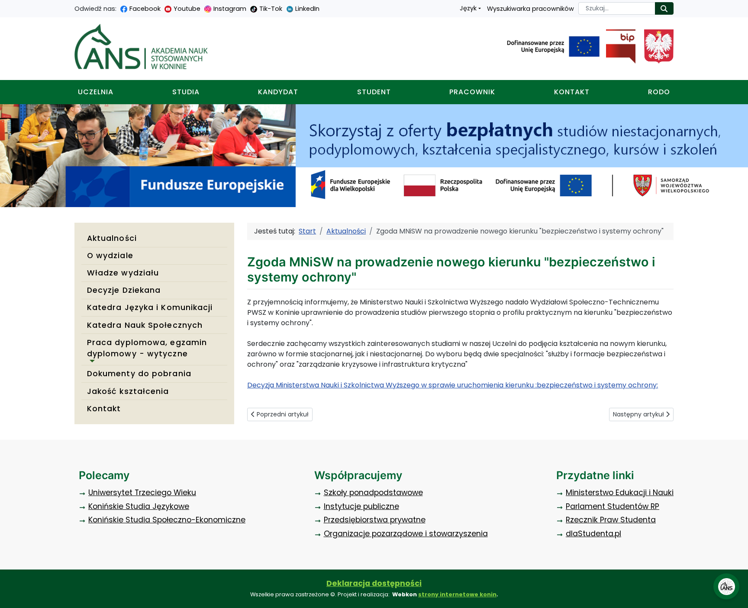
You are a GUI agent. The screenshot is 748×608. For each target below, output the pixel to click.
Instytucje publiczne (361, 506)
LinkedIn (307, 8)
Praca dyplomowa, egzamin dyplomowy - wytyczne (147, 348)
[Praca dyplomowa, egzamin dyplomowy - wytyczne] (91, 361)
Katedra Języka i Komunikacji (150, 307)
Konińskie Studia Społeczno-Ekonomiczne (166, 520)
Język (468, 8)
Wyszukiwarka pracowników (530, 8)
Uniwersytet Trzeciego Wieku (142, 492)
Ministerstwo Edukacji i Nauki (620, 492)
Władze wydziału (123, 273)
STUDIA (186, 92)
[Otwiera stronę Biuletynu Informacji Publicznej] (617, 46)
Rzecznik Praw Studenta (611, 520)
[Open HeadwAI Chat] (726, 586)
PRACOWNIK (472, 92)
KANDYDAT (278, 92)
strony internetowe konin (457, 594)
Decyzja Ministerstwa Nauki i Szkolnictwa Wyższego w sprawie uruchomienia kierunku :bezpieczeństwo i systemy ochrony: (452, 385)
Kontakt (104, 408)
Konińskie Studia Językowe (138, 506)
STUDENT (374, 92)
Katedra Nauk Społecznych (145, 325)
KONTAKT (572, 92)
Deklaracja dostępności (374, 583)
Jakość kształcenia (128, 391)
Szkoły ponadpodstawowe (373, 492)
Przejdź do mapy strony (6, 7)
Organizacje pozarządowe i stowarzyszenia (406, 533)
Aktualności (112, 238)
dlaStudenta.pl (593, 533)
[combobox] (616, 8)
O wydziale (110, 255)
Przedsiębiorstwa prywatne (375, 520)
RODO (659, 92)
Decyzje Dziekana (124, 290)
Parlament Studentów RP (612, 506)
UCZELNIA (95, 92)
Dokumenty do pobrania (139, 373)
